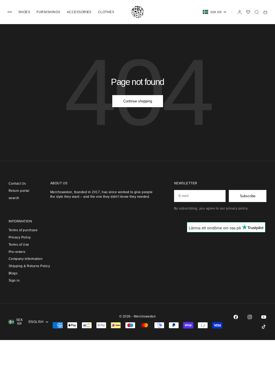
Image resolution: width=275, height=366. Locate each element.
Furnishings (48, 12)
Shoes (24, 12)
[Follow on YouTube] (263, 317)
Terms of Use (19, 245)
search (14, 198)
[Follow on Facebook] (235, 317)
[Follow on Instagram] (249, 317)
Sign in (14, 280)
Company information (25, 259)
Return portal (19, 191)
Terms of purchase (23, 230)
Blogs (13, 273)
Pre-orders (17, 252)
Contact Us (17, 183)
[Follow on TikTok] (263, 326)
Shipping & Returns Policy (29, 266)
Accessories (79, 12)
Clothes (106, 12)
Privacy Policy (20, 237)
